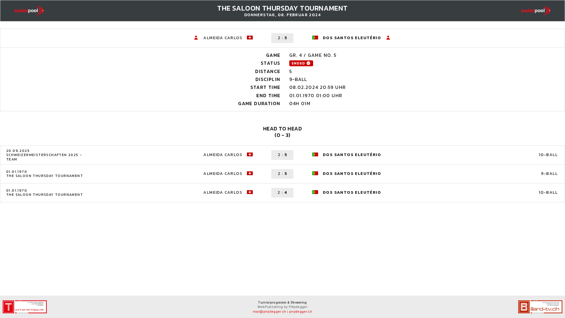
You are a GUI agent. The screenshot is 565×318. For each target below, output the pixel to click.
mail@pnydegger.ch (269, 312)
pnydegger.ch (300, 312)
